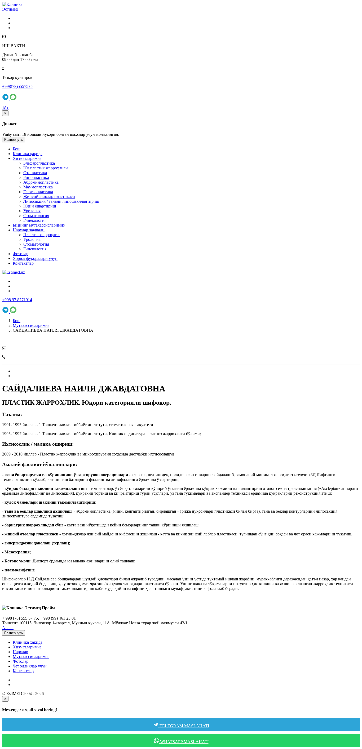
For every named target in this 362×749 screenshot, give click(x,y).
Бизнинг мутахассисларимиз (39, 225)
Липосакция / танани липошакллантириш (61, 201)
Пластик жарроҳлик (41, 234)
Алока (8, 627)
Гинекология (34, 220)
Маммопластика (38, 187)
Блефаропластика (39, 163)
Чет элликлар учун (30, 666)
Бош (16, 149)
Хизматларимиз (27, 647)
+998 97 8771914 (17, 299)
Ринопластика (36, 177)
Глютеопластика (38, 191)
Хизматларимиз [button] (27, 158)
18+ (5, 108)
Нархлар (20, 651)
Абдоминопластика (41, 182)
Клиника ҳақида (27, 153)
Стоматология (36, 215)
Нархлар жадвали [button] (29, 230)
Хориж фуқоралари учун (35, 258)
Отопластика (35, 172)
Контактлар (23, 263)
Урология (32, 211)
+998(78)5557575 (17, 86)
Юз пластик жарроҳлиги (45, 168)
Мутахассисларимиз (31, 325)
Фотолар (20, 253)
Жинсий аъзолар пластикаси (49, 196)
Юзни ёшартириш (39, 206)
